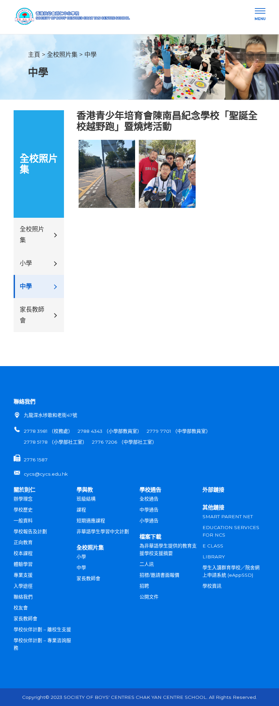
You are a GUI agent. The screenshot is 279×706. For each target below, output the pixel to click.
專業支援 (23, 575)
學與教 (85, 489)
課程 (81, 509)
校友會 (21, 607)
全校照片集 (62, 55)
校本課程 (23, 553)
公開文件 (149, 597)
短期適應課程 (91, 520)
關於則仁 (24, 489)
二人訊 (147, 564)
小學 (26, 263)
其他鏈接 (213, 507)
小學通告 (149, 520)
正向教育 (23, 542)
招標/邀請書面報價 (159, 575)
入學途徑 (23, 586)
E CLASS (212, 545)
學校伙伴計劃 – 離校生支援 (42, 629)
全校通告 (149, 499)
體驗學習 (23, 564)
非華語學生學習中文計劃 (103, 531)
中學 (90, 55)
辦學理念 (23, 499)
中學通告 (149, 509)
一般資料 (23, 520)
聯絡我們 (24, 401)
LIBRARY (213, 556)
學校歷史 (23, 509)
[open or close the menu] (260, 11)
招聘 (144, 586)
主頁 (34, 55)
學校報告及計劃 (30, 531)
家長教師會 (32, 315)
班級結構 (86, 499)
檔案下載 (150, 536)
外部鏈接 (213, 489)
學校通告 (150, 489)
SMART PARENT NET (227, 516)
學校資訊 (211, 586)
